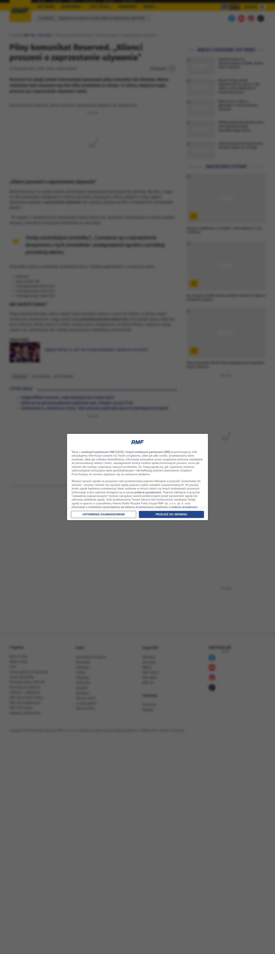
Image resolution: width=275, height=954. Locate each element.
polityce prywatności (147, 492)
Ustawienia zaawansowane (104, 514)
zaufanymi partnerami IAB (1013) (102, 452)
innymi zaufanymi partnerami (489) (148, 452)
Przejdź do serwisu (171, 514)
